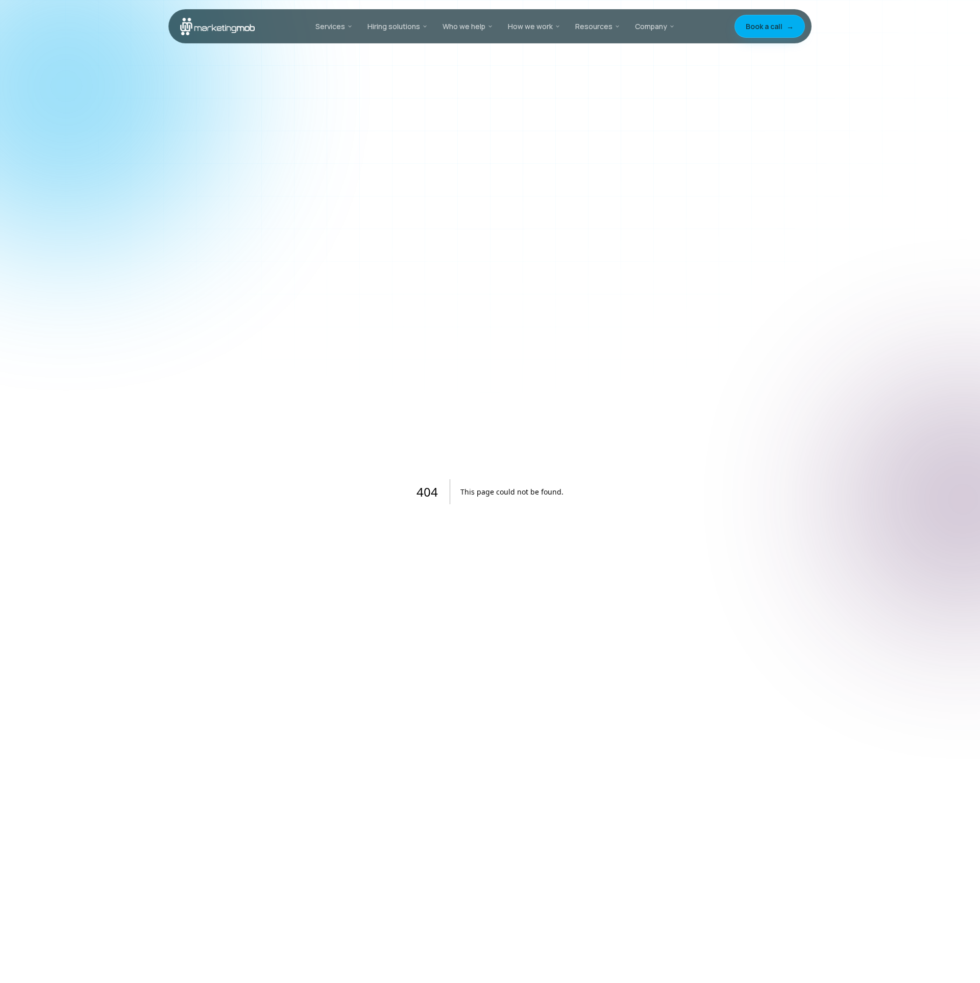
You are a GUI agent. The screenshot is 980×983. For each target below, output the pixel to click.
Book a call (770, 26)
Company (651, 26)
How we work (530, 26)
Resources (593, 26)
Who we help (464, 26)
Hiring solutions (394, 26)
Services (330, 26)
